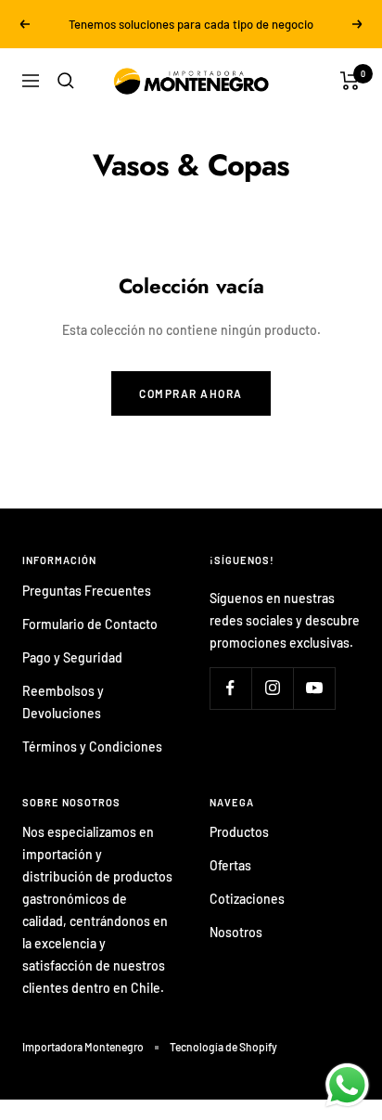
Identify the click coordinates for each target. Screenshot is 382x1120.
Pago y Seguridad (72, 657)
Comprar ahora (191, 393)
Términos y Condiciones (92, 746)
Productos (239, 832)
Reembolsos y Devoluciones (63, 702)
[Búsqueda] (65, 80)
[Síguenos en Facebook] (230, 688)
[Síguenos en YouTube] (314, 688)
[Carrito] (350, 80)
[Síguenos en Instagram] (272, 688)
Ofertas (230, 865)
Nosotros (236, 932)
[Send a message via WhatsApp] (347, 1085)
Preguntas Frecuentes (86, 591)
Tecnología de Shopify (223, 1046)
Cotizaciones (247, 899)
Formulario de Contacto (90, 624)
